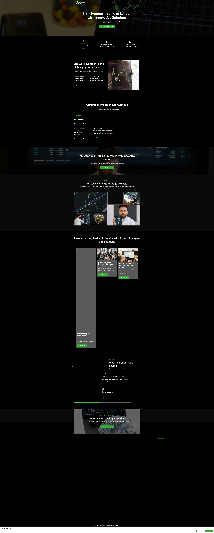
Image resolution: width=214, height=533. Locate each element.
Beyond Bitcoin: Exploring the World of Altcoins (128, 266)
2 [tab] (106, 351)
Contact (138, 2)
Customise (193, 530)
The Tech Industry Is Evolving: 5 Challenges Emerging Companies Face (85, 264)
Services (121, 2)
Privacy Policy (117, 525)
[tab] (82, 115)
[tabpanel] (115, 127)
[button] (134, 3)
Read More (82, 274)
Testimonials (127, 2)
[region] (107, 530)
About (117, 2)
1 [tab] (105, 351)
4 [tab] (108, 351)
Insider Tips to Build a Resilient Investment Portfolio (105, 265)
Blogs (132, 2)
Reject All (201, 530)
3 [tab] (107, 351)
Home (113, 2)
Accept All (209, 530)
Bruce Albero (80, 268)
